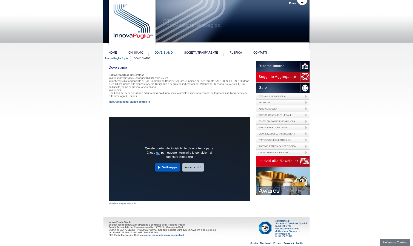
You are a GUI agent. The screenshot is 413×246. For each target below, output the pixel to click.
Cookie (299, 243)
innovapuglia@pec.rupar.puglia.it (165, 235)
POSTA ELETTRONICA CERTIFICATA (277, 146)
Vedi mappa (169, 167)
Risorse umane (272, 66)
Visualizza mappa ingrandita (123, 203)
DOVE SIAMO (142, 58)
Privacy (277, 243)
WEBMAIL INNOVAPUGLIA (272, 96)
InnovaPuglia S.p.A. (117, 58)
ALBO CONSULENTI (269, 109)
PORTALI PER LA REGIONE (273, 127)
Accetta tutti (193, 167)
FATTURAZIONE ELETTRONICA (275, 140)
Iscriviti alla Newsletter (278, 161)
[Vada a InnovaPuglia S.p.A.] (132, 24)
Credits (254, 243)
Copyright (289, 243)
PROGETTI (264, 102)
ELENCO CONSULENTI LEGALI (275, 115)
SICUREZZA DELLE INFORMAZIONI (277, 134)
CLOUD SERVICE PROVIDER (273, 152)
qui (158, 152)
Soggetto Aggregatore (277, 77)
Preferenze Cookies (394, 242)
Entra (292, 3)
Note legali (265, 243)
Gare (263, 87)
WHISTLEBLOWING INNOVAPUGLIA (277, 121)
